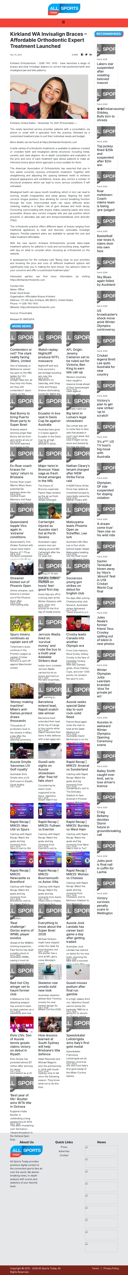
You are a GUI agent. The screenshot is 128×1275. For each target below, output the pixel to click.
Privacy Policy (111, 1268)
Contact (64, 1155)
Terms (95, 1268)
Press (64, 1146)
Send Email (23, 293)
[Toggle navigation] (63, 23)
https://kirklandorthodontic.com (59, 142)
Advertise (64, 1151)
